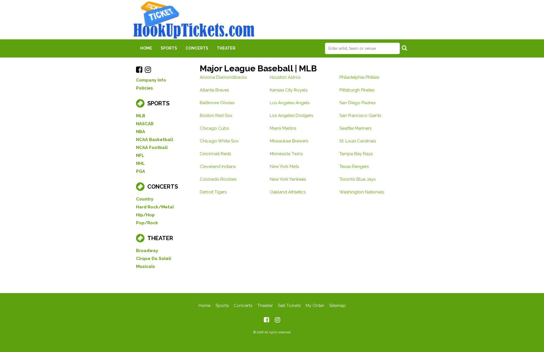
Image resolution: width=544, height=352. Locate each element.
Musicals (145, 266)
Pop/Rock (147, 222)
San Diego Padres (357, 102)
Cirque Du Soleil (153, 258)
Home (146, 48)
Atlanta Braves (214, 90)
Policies (144, 88)
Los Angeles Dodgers (291, 115)
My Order (315, 305)
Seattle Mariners (355, 128)
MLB (140, 115)
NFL (140, 155)
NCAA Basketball (154, 139)
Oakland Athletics (287, 192)
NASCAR (145, 123)
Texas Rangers (354, 166)
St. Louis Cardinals (357, 141)
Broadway (147, 250)
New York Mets (284, 166)
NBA (140, 131)
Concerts (197, 48)
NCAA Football (152, 147)
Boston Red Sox (216, 115)
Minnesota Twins (286, 153)
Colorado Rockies (218, 179)
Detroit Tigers (213, 192)
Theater (226, 48)
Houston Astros (285, 77)
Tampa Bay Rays (356, 153)
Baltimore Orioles (217, 102)
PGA (140, 171)
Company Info (151, 80)
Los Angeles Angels (289, 102)
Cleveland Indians (218, 166)
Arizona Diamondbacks (223, 77)
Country (144, 199)
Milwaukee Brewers (289, 141)
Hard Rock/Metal (155, 207)
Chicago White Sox (219, 141)
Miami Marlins (283, 128)
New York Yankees (288, 179)
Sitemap (337, 305)
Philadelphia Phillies (359, 77)
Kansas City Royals (288, 90)
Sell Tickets (289, 305)
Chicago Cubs (214, 128)
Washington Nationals (361, 192)
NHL (140, 163)
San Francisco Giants (360, 115)
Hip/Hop (145, 214)
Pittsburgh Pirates (356, 90)
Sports (169, 48)
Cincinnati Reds (215, 153)
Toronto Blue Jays (357, 179)
